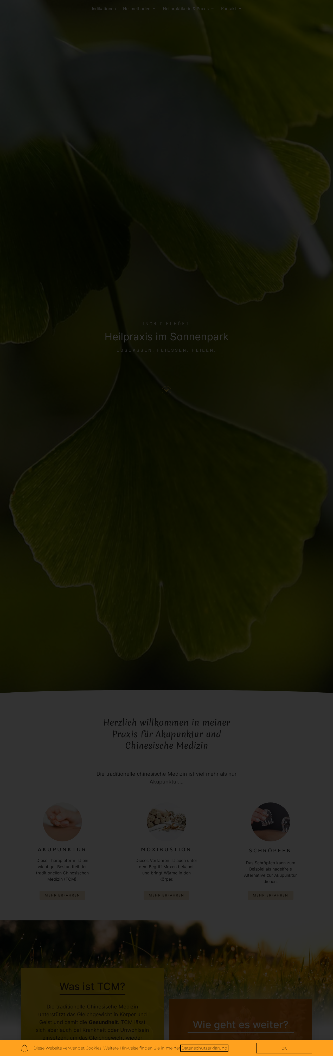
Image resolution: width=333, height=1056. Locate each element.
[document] (166, 528)
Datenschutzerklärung (204, 1048)
